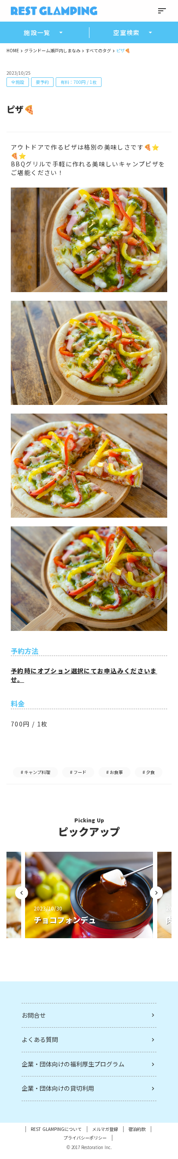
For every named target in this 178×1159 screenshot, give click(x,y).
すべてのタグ (98, 51)
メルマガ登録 (105, 1129)
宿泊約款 (137, 1129)
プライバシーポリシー (85, 1138)
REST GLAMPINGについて (56, 1129)
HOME (12, 51)
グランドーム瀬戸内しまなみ (52, 51)
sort (162, 11)
